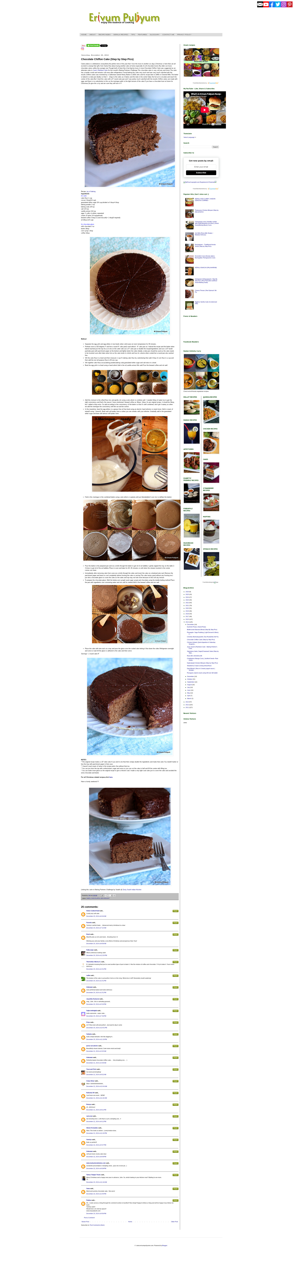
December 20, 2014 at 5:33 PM (96, 1004)
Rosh (88, 934)
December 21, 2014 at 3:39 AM (96, 1063)
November (190, 676)
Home (130, 1222)
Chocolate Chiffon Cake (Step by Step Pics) (201, 639)
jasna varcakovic (92, 1046)
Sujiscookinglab (91, 1010)
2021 (187, 605)
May (188, 693)
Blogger (164, 1245)
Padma (88, 1200)
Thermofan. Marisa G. (93, 962)
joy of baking (91, 191)
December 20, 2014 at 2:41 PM (96, 981)
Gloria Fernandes (92, 1128)
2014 (187, 622)
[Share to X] (110, 895)
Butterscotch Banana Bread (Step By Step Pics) (202, 629)
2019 (187, 611)
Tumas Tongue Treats (93, 1175)
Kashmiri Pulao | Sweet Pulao (196, 627)
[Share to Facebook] (112, 895)
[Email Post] (101, 895)
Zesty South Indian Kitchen (132, 889)
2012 (187, 705)
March (189, 698)
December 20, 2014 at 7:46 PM (96, 1016)
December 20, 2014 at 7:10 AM (96, 928)
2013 (187, 702)
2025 (187, 594)
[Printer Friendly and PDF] (93, 46)
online (185, 722)
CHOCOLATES (95, 898)
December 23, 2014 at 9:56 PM (96, 1213)
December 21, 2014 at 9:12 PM (96, 1121)
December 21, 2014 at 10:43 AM (96, 1086)
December (190, 624)
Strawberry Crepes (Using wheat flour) (199, 666)
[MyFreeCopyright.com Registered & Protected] (199, 182)
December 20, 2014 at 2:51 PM (96, 992)
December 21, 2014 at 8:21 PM (96, 1110)
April (189, 696)
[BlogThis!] (108, 895)
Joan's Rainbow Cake (100, 70)
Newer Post (85, 1222)
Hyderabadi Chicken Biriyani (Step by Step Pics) (202, 663)
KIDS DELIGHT (105, 898)
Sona (88, 1188)
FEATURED (142, 34)
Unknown (89, 987)
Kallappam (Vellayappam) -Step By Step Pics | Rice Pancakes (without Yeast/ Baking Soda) (206, 280)
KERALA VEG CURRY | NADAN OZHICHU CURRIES (205, 199)
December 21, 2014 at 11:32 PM (96, 1133)
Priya (88, 1022)
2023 (187, 600)
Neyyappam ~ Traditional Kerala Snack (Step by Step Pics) (205, 245)
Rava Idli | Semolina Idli (194, 656)
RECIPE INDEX (105, 34)
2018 (187, 614)
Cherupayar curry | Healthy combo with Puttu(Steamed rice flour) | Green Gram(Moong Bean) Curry (207, 223)
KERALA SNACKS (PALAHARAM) (206, 267)
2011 (187, 707)
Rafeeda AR (90, 1093)
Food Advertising (207, 582)
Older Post (174, 1222)
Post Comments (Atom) (97, 1225)
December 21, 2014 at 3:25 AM (96, 1051)
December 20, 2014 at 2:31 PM (96, 969)
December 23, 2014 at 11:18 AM (96, 1182)
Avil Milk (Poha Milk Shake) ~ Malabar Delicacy (204, 234)
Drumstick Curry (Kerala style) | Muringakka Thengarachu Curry (205, 257)
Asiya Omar (90, 1081)
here (110, 777)
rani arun (89, 1116)
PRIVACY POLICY (184, 34)
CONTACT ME (168, 34)
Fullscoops (90, 950)
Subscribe (201, 173)
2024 (187, 597)
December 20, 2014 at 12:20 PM (96, 955)
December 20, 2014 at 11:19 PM (96, 1039)
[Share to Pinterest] (114, 895)
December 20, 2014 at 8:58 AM (96, 943)
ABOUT (93, 34)
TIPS (133, 34)
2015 (187, 619)
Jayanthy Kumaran (92, 999)
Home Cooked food (92, 911)
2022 (187, 603)
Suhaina (89, 1034)
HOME (83, 34)
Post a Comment (89, 1218)
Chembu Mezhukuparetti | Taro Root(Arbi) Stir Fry (202, 637)
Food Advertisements (199, 83)
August (189, 685)
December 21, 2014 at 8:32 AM (96, 1074)
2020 (187, 608)
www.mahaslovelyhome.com (96, 1163)
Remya (88, 1104)
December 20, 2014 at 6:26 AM (96, 916)
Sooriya (89, 1139)
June (189, 690)
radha (88, 975)
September (191, 682)
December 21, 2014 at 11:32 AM (96, 1098)
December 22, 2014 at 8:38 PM (96, 1168)
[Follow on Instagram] (82, 50)
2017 (187, 616)
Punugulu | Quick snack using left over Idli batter (202, 673)
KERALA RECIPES (121, 34)
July (188, 687)
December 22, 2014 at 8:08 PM (96, 1157)
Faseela (89, 922)
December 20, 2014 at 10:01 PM (96, 1028)
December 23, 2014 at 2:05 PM (96, 1194)
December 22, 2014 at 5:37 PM (96, 1145)
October (190, 679)
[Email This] (105, 895)
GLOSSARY (154, 34)
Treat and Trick (91, 1069)
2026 (187, 592)
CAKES (88, 898)
